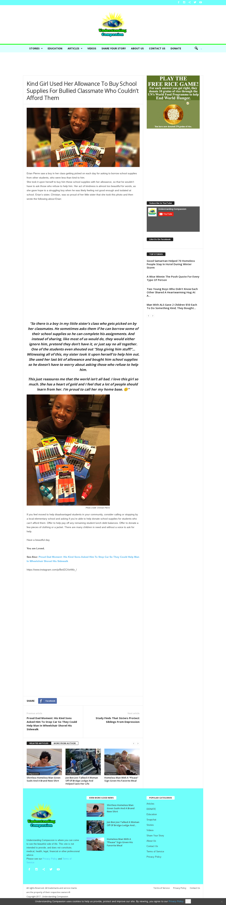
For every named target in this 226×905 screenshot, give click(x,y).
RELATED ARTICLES (38, 743)
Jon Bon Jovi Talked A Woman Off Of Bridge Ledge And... (123, 823)
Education (55, 48)
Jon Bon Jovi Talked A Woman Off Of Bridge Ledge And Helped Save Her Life (82, 780)
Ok (188, 901)
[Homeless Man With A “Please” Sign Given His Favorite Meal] (122, 762)
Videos (91, 48)
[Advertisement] (113, 64)
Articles (73, 48)
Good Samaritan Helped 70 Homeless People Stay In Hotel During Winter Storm (171, 264)
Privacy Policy (154, 856)
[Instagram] (184, 2)
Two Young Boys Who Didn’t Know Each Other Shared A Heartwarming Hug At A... (172, 292)
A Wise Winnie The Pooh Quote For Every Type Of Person (173, 278)
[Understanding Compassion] (113, 24)
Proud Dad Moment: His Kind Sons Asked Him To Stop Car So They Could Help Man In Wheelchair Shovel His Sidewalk (52, 723)
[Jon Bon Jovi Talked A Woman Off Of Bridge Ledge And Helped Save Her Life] (83, 762)
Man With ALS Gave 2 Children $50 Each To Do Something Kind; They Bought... (172, 306)
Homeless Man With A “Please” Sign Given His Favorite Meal (121, 779)
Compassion (33, 774)
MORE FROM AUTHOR (65, 743)
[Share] (190, 2)
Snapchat (151, 819)
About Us (137, 48)
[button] (197, 48)
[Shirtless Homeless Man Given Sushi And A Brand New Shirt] (44, 762)
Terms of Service (155, 851)
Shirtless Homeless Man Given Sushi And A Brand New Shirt (43, 779)
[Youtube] (200, 2)
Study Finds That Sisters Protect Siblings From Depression (117, 720)
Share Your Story (114, 48)
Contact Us (157, 48)
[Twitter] (195, 2)
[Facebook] (179, 2)
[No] (221, 901)
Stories (34, 48)
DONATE (176, 48)
